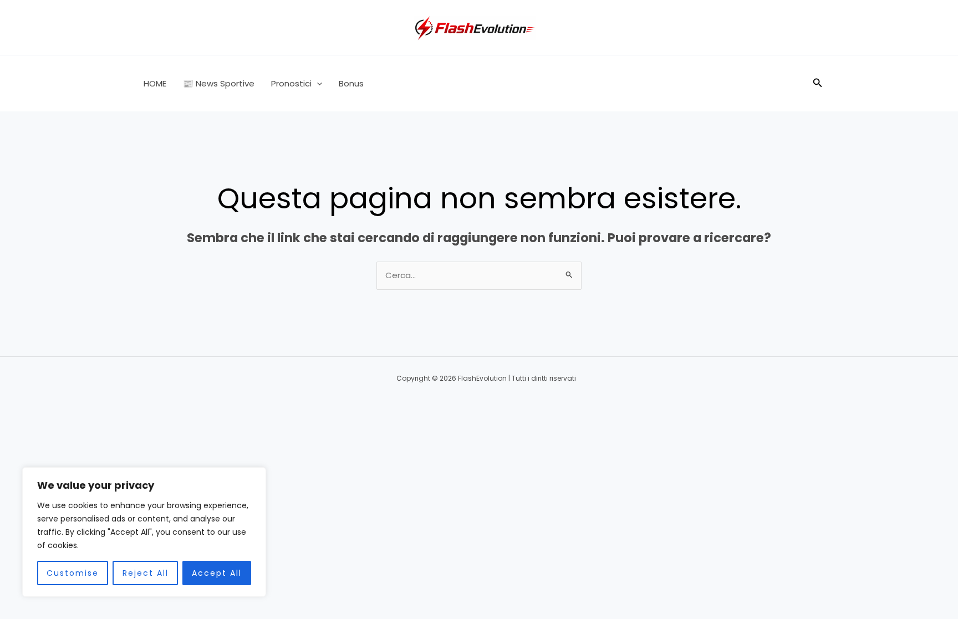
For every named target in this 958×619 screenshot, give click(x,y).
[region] (144, 532)
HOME (155, 83)
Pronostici (291, 83)
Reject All (146, 573)
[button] (317, 83)
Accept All (217, 573)
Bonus (351, 83)
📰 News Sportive (218, 83)
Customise (73, 573)
